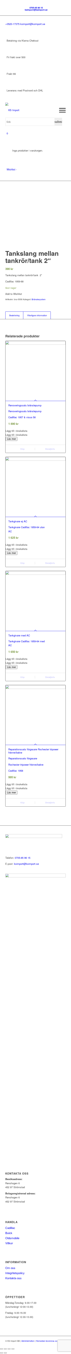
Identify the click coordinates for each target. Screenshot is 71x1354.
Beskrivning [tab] (14, 315)
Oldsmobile (12, 1238)
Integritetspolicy (15, 1273)
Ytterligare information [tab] (37, 315)
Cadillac (10, 1228)
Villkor (9, 1243)
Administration (27, 1340)
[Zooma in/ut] (1, 1348)
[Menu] (60, 110)
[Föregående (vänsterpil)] (1, 1352)
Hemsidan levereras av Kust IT (50, 1340)
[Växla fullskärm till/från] (5, 1348)
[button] (35, 431)
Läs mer (11, 438)
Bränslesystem (38, 299)
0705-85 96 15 (36, 7)
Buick (8, 1233)
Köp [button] (22, 448)
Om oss (10, 1268)
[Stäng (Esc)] (12, 1348)
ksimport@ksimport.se (36, 9)
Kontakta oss (13, 1278)
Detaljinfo (50, 448)
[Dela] (9, 1348)
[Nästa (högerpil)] (5, 1352)
